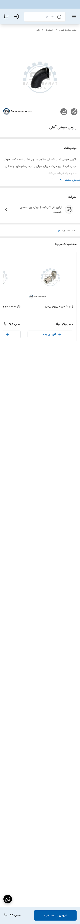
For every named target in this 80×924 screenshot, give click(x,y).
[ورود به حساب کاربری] (17, 16)
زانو (37, 30)
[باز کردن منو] (73, 16)
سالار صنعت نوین (68, 30)
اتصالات (49, 30)
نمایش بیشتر (72, 180)
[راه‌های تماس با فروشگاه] (7, 899)
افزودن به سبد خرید (55, 915)
